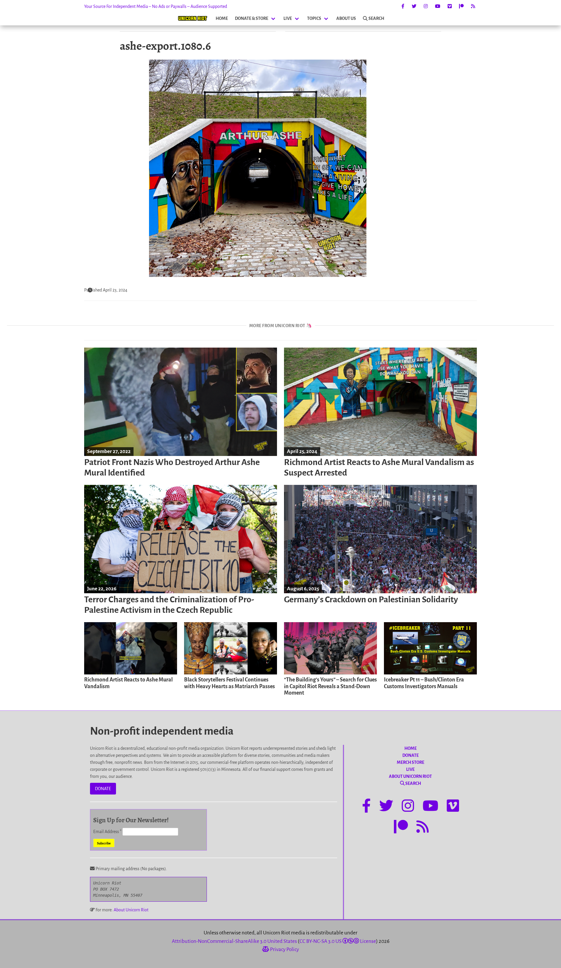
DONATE (103, 788)
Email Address (107, 831)
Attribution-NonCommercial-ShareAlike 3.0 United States (234, 941)
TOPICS (314, 18)
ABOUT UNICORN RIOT (410, 776)
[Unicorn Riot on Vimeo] (449, 6)
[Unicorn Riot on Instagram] (426, 6)
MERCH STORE (410, 762)
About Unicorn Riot (131, 910)
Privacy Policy (284, 949)
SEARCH (376, 18)
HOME (222, 18)
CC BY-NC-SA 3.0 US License (337, 941)
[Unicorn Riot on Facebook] (403, 6)
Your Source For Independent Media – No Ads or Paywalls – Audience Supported (155, 6)
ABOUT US (346, 18)
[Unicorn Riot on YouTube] (437, 6)
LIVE (287, 18)
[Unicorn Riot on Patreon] (461, 6)
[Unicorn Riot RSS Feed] (473, 6)
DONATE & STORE (251, 18)
